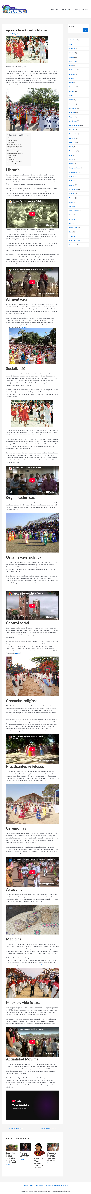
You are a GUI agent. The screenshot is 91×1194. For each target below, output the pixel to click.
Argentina (72, 61)
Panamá (72, 219)
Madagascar (73, 172)
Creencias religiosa (14, 151)
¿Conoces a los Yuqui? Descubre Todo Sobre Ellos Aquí (51, 1156)
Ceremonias (12, 155)
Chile (71, 95)
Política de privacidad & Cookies (57, 1185)
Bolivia (19, 34)
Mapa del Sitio (65, 9)
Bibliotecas (73, 70)
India (71, 146)
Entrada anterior (16, 1128)
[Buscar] (85, 30)
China (71, 100)
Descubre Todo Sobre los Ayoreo (24, 1155)
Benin (71, 65)
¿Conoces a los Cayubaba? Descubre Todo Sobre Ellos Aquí (38, 1162)
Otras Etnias (73, 210)
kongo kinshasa (74, 168)
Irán (70, 155)
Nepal (71, 202)
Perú (70, 223)
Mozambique (73, 189)
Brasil (71, 82)
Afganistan (73, 40)
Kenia (71, 164)
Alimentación (12, 140)
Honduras (72, 142)
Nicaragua (72, 206)
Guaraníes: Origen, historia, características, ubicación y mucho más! (11, 1157)
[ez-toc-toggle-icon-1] (27, 135)
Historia (10, 138)
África (71, 44)
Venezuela (72, 245)
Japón (71, 159)
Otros (71, 215)
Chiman (23, 327)
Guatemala (73, 134)
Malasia (71, 176)
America (72, 53)
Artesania (12, 157)
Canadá (71, 91)
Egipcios (72, 117)
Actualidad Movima (15, 164)
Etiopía (71, 129)
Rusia (71, 232)
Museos (71, 193)
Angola (71, 57)
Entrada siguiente (48, 1128)
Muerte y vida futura (15, 162)
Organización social (14, 144)
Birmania (72, 74)
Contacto (54, 9)
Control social (12, 149)
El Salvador (73, 121)
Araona (17, 653)
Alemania (72, 48)
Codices (72, 104)
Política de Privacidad (80, 9)
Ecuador (72, 112)
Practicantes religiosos (15, 153)
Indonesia (72, 151)
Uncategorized (74, 240)
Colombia (72, 108)
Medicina (11, 159)
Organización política (15, 146)
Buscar (71, 26)
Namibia (72, 198)
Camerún (72, 87)
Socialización (12, 142)
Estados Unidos (74, 125)
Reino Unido (73, 228)
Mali (70, 181)
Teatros (72, 236)
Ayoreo (43, 965)
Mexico (71, 185)
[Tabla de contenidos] (27, 135)
